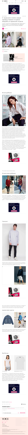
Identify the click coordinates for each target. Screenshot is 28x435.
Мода (4, 30)
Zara (14, 30)
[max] (5, 422)
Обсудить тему (24, 28)
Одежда (7, 30)
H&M (12, 30)
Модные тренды (10, 30)
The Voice (5, 1)
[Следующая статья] (14, 415)
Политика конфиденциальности (5, 426)
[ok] (2, 422)
